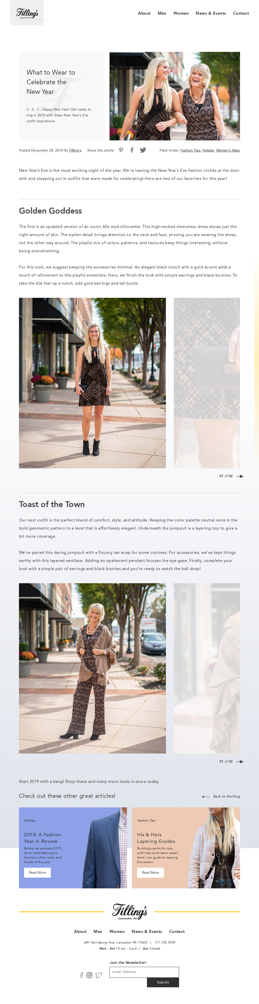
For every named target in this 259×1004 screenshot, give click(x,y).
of (226, 476)
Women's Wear (228, 150)
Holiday (208, 150)
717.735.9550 (164, 942)
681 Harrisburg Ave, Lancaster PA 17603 (115, 942)
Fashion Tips (190, 150)
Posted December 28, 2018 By (43, 150)
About (144, 14)
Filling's (75, 150)
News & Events (211, 14)
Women (181, 14)
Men (162, 14)
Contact (241, 14)
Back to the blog (226, 796)
